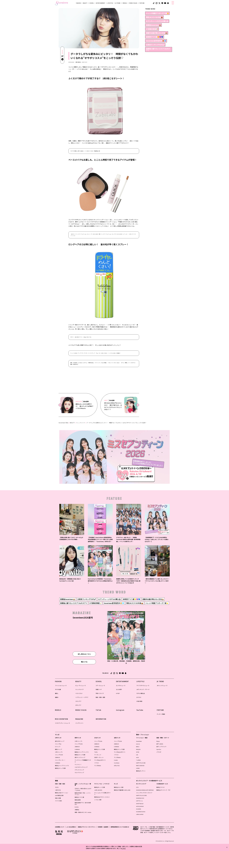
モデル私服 (58, 689)
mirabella (138, 809)
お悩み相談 (139, 701)
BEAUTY (85, 3)
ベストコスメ (78, 693)
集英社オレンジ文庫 (99, 787)
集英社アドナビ (160, 787)
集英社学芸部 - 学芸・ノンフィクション (83, 793)
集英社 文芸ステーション (61, 793)
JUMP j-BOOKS (98, 790)
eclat (137, 757)
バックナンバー (79, 723)
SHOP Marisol (139, 803)
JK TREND (117, 3)
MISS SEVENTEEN (61, 719)
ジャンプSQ (58, 744)
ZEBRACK (57, 757)
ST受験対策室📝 (152, 29)
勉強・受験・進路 (100, 697)
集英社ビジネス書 (79, 797)
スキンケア (78, 701)
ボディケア (78, 705)
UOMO (138, 768)
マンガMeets (97, 765)
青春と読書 (58, 798)
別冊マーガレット (99, 757)
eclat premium (140, 806)
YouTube (140, 710)
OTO (137, 787)
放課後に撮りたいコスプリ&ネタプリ (158, 49)
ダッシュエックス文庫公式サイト (102, 793)
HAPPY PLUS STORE (141, 795)
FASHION (78, 3)
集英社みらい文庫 (118, 787)
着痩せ (57, 697)
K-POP (118, 693)
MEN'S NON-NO (140, 765)
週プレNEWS (159, 744)
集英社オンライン (140, 771)
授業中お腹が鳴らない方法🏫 (156, 33)
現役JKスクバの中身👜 (154, 17)
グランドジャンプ (79, 770)
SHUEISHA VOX (140, 798)
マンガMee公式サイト (100, 760)
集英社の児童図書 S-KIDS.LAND (122, 790)
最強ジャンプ (58, 749)
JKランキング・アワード (143, 689)
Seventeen (139, 741)
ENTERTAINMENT (100, 3)
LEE (137, 755)
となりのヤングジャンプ (81, 767)
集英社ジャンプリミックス (62, 765)
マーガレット (97, 755)
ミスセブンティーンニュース (62, 723)
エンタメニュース (120, 685)
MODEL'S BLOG (133, 3)
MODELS (125, 3)
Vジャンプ (57, 746)
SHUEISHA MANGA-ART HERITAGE (145, 790)
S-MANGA (57, 763)
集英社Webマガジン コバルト (102, 797)
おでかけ (139, 697)
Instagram (120, 710)
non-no (138, 744)
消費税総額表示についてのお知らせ (119, 827)
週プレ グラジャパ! (161, 746)
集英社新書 (78, 800)
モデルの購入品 (141, 693)
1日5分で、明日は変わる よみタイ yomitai (83, 789)
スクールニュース (100, 685)
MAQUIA (138, 749)
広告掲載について (59, 827)
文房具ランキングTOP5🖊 (155, 45)
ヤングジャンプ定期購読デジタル (83, 761)
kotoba (77, 807)
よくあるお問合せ (71, 827)
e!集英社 (77, 809)
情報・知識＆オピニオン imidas (83, 812)
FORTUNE (142, 3)
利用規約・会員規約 (103, 827)
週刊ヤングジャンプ (80, 757)
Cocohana (116, 763)
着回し (57, 693)
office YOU (117, 765)
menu (173, 4)
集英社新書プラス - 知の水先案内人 (83, 803)
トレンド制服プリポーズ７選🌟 (157, 13)
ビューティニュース (80, 685)
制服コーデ (99, 689)
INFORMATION (101, 719)
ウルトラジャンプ (79, 772)
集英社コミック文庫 (60, 768)
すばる (57, 787)
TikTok (98, 710)
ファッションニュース (61, 685)
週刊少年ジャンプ (59, 741)
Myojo (158, 741)
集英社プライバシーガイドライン (87, 827)
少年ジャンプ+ (59, 752)
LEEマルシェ (139, 801)
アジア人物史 (58, 801)
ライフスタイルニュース (143, 685)
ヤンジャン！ (78, 764)
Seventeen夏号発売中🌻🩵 (156, 41)
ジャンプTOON (59, 755)
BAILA (137, 746)
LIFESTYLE (110, 3)
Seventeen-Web (63, 422)
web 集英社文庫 (59, 795)
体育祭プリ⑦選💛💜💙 (154, 37)
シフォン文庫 (97, 800)
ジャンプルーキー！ (60, 760)
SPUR (137, 752)
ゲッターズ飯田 (161, 714)
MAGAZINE (79, 719)
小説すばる (58, 790)
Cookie (116, 760)
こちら (124, 848)
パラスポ (158, 752)
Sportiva (158, 749)
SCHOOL (91, 3)
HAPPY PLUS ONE (140, 763)
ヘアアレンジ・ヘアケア (81, 697)
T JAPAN (138, 760)
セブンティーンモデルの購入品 (157, 21)
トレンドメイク (80, 422)
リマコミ (96, 763)
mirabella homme (140, 811)
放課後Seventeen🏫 (153, 25)
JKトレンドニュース (162, 685)
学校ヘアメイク (100, 693)
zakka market (139, 814)
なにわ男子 (119, 689)
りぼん (96, 752)
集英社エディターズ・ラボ (163, 790)
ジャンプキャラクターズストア (144, 793)
